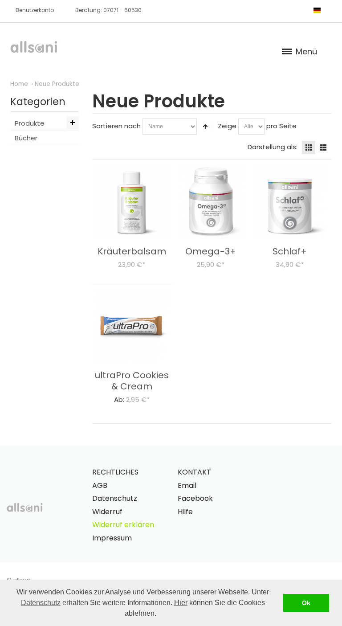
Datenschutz (41, 602)
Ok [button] (306, 602)
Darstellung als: (272, 146)
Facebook (195, 498)
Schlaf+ (290, 251)
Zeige (227, 126)
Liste (323, 147)
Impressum (112, 538)
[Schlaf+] (290, 202)
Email (187, 485)
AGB (99, 485)
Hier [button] (180, 602)
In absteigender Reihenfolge (205, 126)
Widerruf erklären (123, 525)
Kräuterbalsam (132, 251)
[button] (159, 614)
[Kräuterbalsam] (132, 202)
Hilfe (185, 512)
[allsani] (33, 47)
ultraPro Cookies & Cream (132, 381)
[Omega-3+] (211, 202)
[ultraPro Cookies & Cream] (132, 326)
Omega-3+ (210, 251)
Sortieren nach (116, 126)
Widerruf (107, 512)
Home (19, 84)
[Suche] (299, 10)
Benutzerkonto (35, 10)
